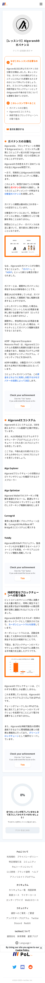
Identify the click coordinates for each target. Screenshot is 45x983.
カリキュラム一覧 (17, 889)
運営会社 (11, 936)
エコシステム (31, 149)
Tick (22, 406)
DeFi (20, 543)
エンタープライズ (14, 899)
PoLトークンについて (22, 866)
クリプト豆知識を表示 (21, 50)
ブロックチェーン (26, 145)
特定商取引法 (15, 861)
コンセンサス (10, 697)
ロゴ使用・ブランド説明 (18, 871)
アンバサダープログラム (17, 918)
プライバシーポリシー (27, 856)
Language (25, 942)
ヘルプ (35, 871)
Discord (18, 923)
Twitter (35, 918)
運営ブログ (33, 936)
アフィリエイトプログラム (22, 876)
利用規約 (11, 856)
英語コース (14, 894)
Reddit (27, 923)
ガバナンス (16, 187)
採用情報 (21, 936)
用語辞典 (32, 889)
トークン (8, 546)
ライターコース (28, 894)
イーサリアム (29, 549)
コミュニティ (30, 861)
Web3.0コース (32, 899)
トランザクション (14, 476)
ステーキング (30, 495)
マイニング (24, 599)
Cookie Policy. (23, 950)
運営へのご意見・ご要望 (22, 913)
